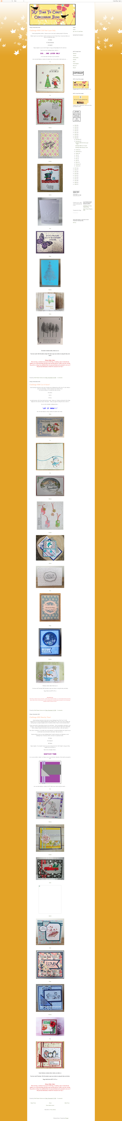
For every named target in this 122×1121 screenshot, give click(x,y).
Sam (50, 228)
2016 (75, 169)
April (77, 160)
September (78, 151)
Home (50, 1103)
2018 (75, 137)
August (77, 153)
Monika (50, 289)
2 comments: (60, 377)
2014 (75, 173)
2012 (75, 177)
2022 (75, 130)
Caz (50, 95)
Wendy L (75, 53)
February (77, 164)
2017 (75, 168)
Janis (50, 882)
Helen (50, 314)
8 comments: (60, 1098)
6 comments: (60, 710)
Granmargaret (76, 63)
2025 (75, 125)
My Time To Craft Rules (78, 31)
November (78, 141)
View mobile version (50, 1105)
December (78, 139)
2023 (75, 129)
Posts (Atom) (53, 1109)
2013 (75, 175)
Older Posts (67, 1103)
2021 (75, 132)
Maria (74, 61)
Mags (50, 256)
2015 (75, 171)
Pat (50, 61)
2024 (75, 127)
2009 (75, 182)
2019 (75, 136)
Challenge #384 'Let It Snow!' (40, 385)
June (77, 156)
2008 (75, 184)
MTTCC (74, 222)
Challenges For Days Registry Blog (87, 206)
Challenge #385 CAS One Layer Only (43, 30)
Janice (50, 194)
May (77, 158)
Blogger (66, 1118)
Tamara (74, 55)
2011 (75, 178)
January (77, 165)
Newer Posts (33, 1103)
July (77, 155)
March (77, 162)
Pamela (74, 59)
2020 (75, 134)
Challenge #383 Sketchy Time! (40, 717)
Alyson (74, 67)
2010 (75, 180)
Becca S (75, 65)
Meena (50, 127)
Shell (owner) (75, 57)
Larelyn (50, 161)
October (77, 149)
